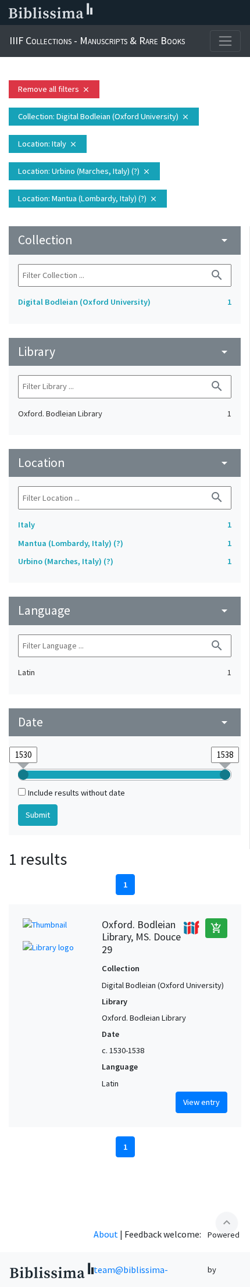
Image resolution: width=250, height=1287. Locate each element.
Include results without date (76, 792)
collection (124, 240)
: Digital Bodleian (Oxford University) (104, 116)
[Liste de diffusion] (126, 12)
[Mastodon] (182, 12)
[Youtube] (201, 12)
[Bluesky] (164, 12)
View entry (201, 1102)
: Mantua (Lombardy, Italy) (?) (88, 198)
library (124, 351)
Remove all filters (54, 89)
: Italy (47, 143)
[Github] (219, 12)
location (124, 462)
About (106, 1234)
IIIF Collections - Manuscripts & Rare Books (97, 40)
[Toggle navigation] (225, 41)
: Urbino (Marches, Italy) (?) (84, 171)
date (124, 722)
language (124, 610)
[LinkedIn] (145, 12)
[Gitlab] (238, 12)
